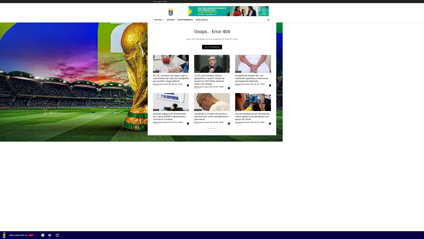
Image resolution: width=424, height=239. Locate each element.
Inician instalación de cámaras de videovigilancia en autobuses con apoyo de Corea (252, 116)
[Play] (43, 235)
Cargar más (211, 128)
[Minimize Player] (420, 235)
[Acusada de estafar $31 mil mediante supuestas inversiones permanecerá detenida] (253, 64)
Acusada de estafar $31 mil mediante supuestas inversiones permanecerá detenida (251, 78)
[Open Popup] (57, 235)
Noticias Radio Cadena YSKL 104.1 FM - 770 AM (167, 84)
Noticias (156, 72)
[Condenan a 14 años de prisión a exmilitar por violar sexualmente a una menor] (212, 102)
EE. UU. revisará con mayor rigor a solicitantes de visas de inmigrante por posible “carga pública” (171, 78)
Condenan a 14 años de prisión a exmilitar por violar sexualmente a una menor (211, 116)
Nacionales (198, 110)
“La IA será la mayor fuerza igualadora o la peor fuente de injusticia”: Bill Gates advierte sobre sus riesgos (209, 79)
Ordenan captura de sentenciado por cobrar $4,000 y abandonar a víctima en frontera (169, 116)
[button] (268, 19)
